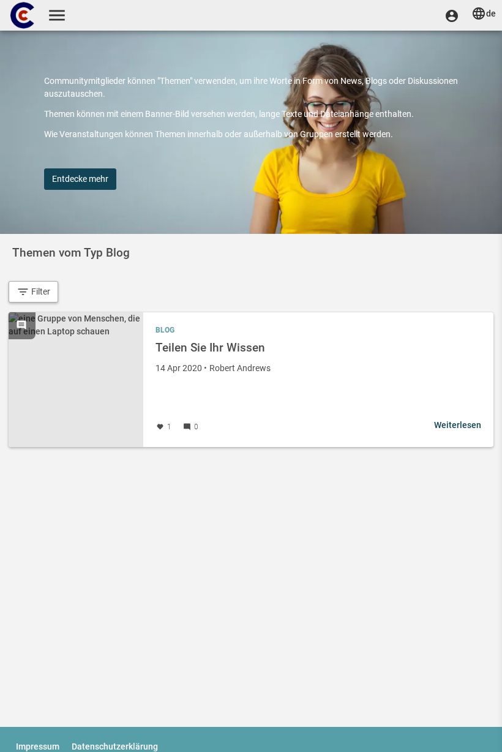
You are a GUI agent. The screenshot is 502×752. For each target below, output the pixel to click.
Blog (164, 330)
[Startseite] (23, 15)
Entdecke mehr (80, 179)
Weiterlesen (457, 425)
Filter (39, 291)
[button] (451, 15)
